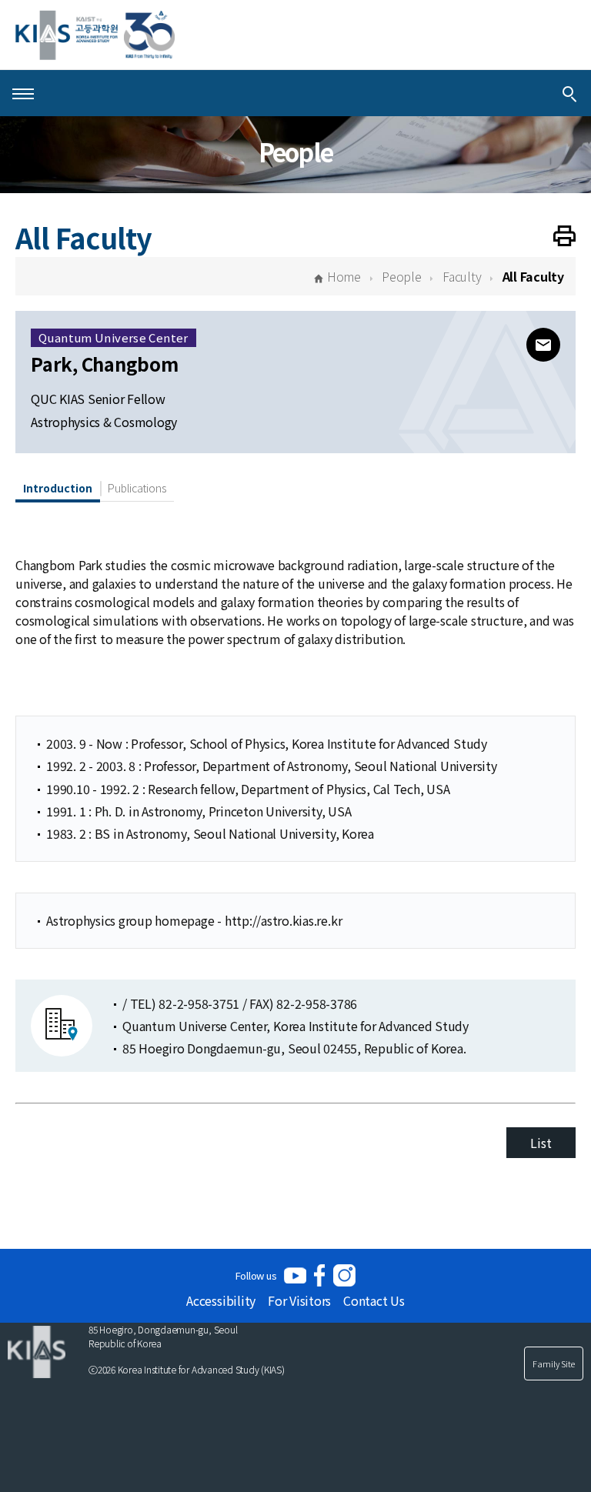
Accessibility (220, 1300)
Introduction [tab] (57, 488)
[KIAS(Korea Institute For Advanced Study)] (95, 35)
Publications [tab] (137, 488)
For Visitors (299, 1300)
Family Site (554, 1363)
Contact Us (374, 1300)
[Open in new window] (295, 1275)
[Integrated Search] (569, 93)
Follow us (256, 1275)
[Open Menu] (23, 93)
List (540, 1142)
